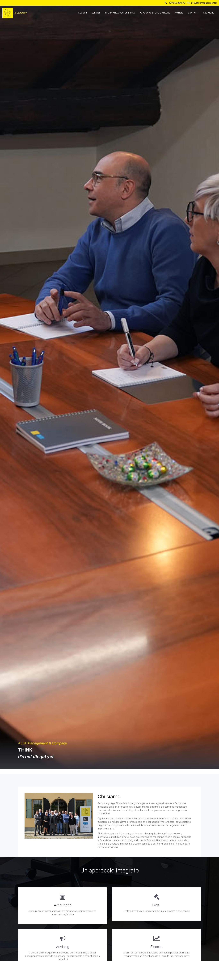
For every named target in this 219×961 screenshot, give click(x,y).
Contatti (193, 13)
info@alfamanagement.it (204, 3)
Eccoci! (82, 13)
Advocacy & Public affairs (155, 13)
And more (208, 13)
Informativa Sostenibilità (120, 13)
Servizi (96, 13)
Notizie (179, 13)
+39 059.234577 (177, 3)
